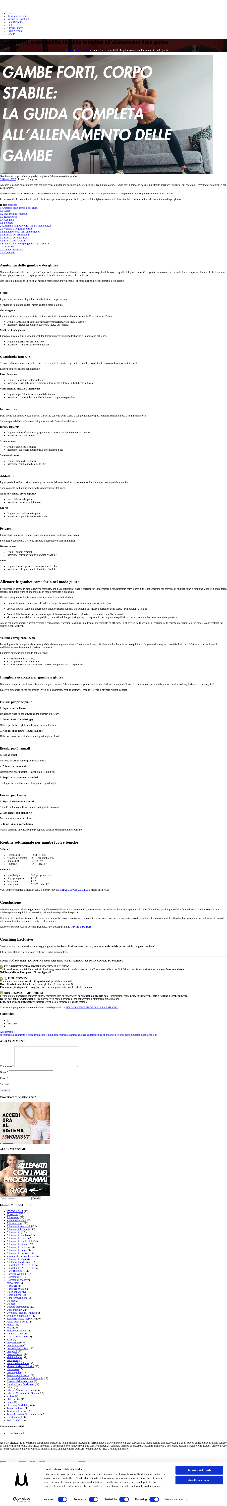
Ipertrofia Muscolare (17, 1348)
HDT (9, 1339)
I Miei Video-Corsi (16, 16)
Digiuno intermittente (18, 1306)
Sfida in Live (13, 1399)
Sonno (10, 1402)
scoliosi (10, 1396)
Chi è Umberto (14, 22)
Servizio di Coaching (18, 19)
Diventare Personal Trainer (21, 1312)
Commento (7, 1066)
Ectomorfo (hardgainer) (19, 1315)
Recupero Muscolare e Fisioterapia (25, 1378)
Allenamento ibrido (17, 1250)
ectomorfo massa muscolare (21, 1318)
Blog (9, 25)
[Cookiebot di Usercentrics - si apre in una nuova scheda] (21, 1499)
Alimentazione (14, 1223)
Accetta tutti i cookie (199, 1470)
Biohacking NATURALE (20, 1268)
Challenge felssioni (17, 1288)
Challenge (12, 1285)
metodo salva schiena (18, 1363)
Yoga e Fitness (14, 1420)
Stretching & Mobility (18, 1405)
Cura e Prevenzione (17, 1297)
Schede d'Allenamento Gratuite (23, 1393)
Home (10, 13)
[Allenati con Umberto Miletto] (25, 1195)
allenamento (6, 1034)
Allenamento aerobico (18, 1235)
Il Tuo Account (14, 30)
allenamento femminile (44, 1034)
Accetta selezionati (199, 1480)
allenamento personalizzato (21, 1256)
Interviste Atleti (15, 1345)
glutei (112, 1034)
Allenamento (82, 50)
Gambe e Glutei (15, 1333)
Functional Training (17, 1330)
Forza (10, 1327)
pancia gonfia (14, 1372)
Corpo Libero (14, 1294)
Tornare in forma (15, 1408)
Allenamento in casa (17, 1253)
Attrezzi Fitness (15, 27)
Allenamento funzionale (19, 1247)
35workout (12, 1214)
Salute (10, 1387)
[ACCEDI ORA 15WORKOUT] (25, 1142)
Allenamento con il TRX (20, 1241)
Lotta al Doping (15, 1354)
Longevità (12, 1351)
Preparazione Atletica (18, 1375)
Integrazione (13, 1342)
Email (4, 1078)
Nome (4, 1072)
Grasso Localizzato (17, 1336)
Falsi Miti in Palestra (17, 1321)
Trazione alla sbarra (17, 1411)
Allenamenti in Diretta (18, 1229)
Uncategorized (14, 1417)
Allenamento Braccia (18, 1238)
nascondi (12, 204)
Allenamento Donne (17, 1244)
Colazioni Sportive (16, 1291)
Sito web (4, 1084)
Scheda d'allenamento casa (21, 1390)
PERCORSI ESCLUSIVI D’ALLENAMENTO (92, 1007)
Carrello (11, 33)
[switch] (93, 1499)
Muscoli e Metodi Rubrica (20, 1366)
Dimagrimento (14, 1309)
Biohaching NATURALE (20, 1265)
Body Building (14, 1271)
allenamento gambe (66, 1034)
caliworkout (13, 1282)
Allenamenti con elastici (19, 1226)
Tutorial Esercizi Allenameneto (23, 1414)
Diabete (11, 1300)
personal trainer (123, 1034)
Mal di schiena (14, 1357)
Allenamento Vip (16, 1259)
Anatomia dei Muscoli (18, 1262)
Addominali (13, 1217)
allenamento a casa (22, 1034)
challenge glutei (84, 1034)
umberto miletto (139, 1034)
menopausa (12, 1360)
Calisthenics (13, 1276)
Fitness (10, 1324)
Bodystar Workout (16, 1273)
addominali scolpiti (16, 1220)
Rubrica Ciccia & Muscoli (20, 1384)
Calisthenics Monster (18, 1279)
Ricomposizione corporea (20, 1381)
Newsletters (13, 1369)
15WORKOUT (15, 1211)
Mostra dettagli (174, 1499)
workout (152, 1034)
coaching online (101, 1034)
